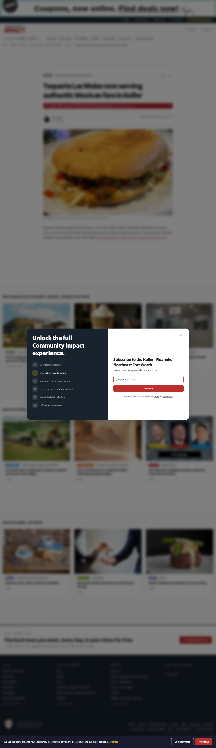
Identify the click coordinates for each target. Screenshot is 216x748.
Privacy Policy (168, 396)
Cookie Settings (182, 741)
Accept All (204, 741)
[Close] (181, 335)
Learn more (112, 741)
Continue (148, 388)
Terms (156, 396)
